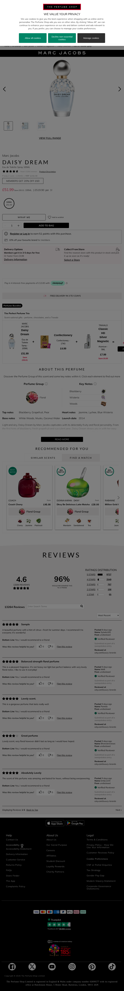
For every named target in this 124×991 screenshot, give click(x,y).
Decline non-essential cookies (62, 38)
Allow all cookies (33, 38)
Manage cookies (91, 38)
